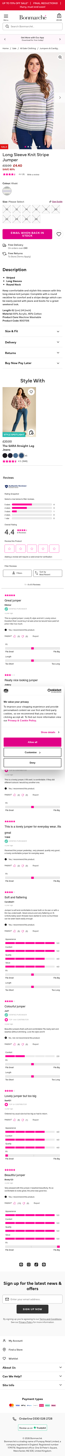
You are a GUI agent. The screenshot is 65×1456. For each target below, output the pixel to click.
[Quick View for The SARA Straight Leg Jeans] (31, 432)
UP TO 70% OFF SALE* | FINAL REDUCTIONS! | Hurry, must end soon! (32, 4)
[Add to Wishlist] (58, 234)
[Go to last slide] (5, 39)
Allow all (32, 742)
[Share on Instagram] (29, 1264)
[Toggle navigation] (6, 16)
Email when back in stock (27, 234)
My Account (16, 1340)
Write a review (33, 175)
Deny (32, 762)
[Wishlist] (31, 391)
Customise (31, 752)
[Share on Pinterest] (44, 1264)
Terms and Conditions (51, 1318)
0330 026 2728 (42, 1418)
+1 (26, 455)
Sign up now (32, 1309)
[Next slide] (59, 39)
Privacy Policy (26, 1322)
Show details (48, 732)
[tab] (25, 146)
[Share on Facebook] (21, 1264)
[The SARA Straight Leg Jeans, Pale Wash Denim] (15, 455)
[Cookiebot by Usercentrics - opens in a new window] (47, 691)
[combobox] (32, 26)
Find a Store (16, 1349)
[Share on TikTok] (36, 1264)
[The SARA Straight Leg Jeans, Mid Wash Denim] (21, 455)
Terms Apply (23, 256)
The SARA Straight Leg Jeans (18, 447)
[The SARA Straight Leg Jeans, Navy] (10, 455)
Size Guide (57, 201)
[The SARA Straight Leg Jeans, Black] (5, 455)
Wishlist (13, 1358)
